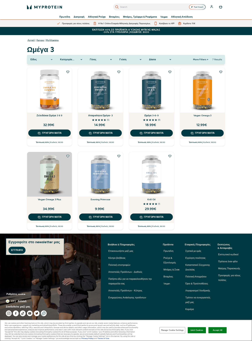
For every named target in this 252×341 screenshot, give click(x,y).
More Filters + (200, 59)
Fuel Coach (198, 7)
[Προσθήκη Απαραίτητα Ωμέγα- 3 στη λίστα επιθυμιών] (119, 72)
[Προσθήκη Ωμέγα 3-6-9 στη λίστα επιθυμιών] (170, 72)
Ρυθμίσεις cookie (15, 294)
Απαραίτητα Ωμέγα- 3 (100, 115)
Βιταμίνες (114, 17)
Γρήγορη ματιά (52, 133)
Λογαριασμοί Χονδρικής (197, 290)
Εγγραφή (17, 250)
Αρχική (31, 40)
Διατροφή (79, 17)
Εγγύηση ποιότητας (195, 258)
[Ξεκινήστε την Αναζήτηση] (117, 6)
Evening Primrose (100, 199)
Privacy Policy (88, 338)
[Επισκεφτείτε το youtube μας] (30, 313)
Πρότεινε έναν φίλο (228, 261)
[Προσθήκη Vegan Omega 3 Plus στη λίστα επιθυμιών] (68, 156)
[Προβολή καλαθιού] (220, 7)
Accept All (217, 330)
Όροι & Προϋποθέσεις (196, 283)
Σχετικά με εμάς (193, 251)
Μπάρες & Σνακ (171, 269)
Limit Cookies (197, 330)
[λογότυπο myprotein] (44, 7)
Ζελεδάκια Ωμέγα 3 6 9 (49, 115)
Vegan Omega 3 (203, 115)
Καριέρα (189, 309)
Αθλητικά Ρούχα (97, 17)
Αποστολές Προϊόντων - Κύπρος (125, 290)
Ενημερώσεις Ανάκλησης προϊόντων (127, 297)
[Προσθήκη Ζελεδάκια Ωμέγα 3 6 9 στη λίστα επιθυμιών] (68, 72)
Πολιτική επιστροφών (119, 265)
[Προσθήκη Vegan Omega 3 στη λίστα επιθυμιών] (221, 72)
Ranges (40, 40)
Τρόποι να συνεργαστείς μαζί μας (197, 299)
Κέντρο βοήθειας (117, 258)
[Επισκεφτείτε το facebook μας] (16, 313)
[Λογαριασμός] (212, 7)
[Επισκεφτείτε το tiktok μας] (23, 313)
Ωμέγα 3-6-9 (151, 115)
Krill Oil (151, 199)
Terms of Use (103, 338)
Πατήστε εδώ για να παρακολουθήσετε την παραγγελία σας (130, 281)
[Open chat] (44, 313)
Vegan (164, 17)
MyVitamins (52, 40)
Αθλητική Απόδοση (182, 17)
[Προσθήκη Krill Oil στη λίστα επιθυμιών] (170, 156)
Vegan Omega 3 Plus (49, 199)
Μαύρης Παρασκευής (229, 268)
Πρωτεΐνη (64, 17)
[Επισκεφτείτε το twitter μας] (37, 313)
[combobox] (159, 6)
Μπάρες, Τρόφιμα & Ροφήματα (140, 17)
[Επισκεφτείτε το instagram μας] (9, 313)
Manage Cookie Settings (172, 330)
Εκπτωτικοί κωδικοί (228, 254)
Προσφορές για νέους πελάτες (229, 277)
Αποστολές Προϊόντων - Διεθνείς (125, 272)
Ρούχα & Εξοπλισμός (169, 260)
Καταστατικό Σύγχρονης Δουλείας (197, 267)
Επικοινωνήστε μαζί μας (120, 251)
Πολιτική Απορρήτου (195, 276)
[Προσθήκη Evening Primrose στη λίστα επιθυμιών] (119, 156)
